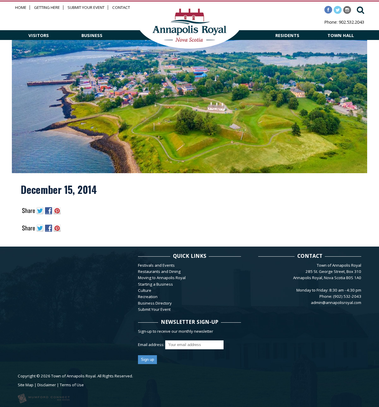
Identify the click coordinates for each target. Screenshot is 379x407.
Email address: (151, 344)
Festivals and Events (156, 265)
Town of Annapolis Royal (73, 376)
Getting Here (47, 7)
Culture (144, 290)
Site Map (25, 384)
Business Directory (155, 303)
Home (20, 7)
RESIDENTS (287, 35)
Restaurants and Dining (159, 271)
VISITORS (38, 35)
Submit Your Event (86, 7)
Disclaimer (46, 384)
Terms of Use (72, 384)
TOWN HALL (340, 35)
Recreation (148, 296)
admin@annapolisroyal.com (336, 302)
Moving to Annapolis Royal (162, 277)
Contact (121, 7)
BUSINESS (91, 35)
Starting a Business (155, 284)
